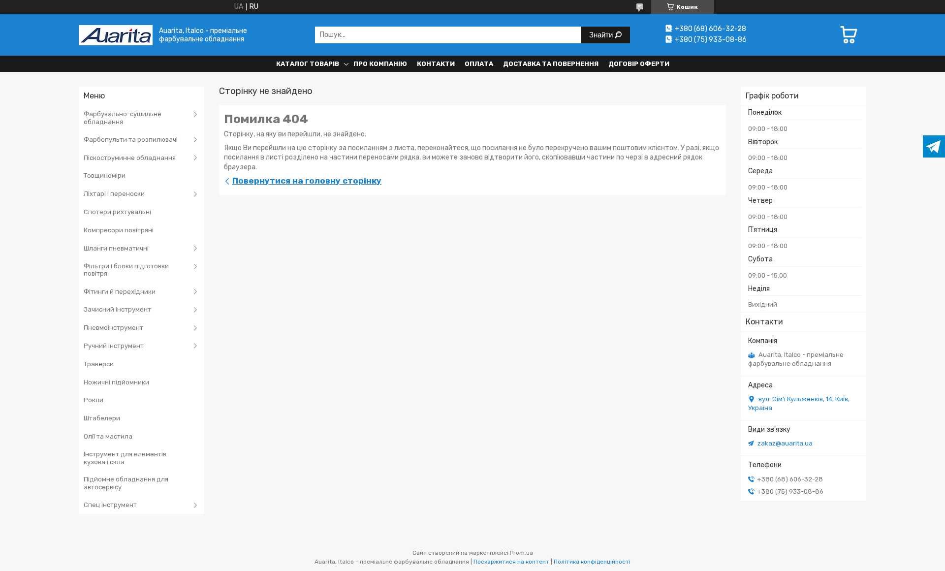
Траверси (99, 364)
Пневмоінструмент (113, 327)
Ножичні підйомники (116, 382)
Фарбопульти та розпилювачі (131, 139)
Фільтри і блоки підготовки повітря (126, 270)
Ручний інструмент (114, 345)
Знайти (602, 35)
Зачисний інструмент (117, 309)
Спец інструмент (110, 504)
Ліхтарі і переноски (114, 193)
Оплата (479, 63)
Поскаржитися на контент (511, 561)
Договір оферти (638, 63)
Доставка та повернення (550, 63)
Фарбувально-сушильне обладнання (122, 118)
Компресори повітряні (119, 230)
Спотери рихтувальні (117, 212)
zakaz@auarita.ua (785, 443)
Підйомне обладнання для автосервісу (126, 483)
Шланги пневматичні (116, 248)
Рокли (93, 400)
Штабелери (102, 418)
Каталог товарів (307, 63)
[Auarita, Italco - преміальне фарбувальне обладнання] (116, 35)
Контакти (436, 63)
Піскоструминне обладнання (130, 157)
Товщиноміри (105, 175)
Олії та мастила (108, 436)
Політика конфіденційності (592, 561)
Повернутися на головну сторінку (306, 181)
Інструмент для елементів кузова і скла (125, 458)
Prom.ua (521, 552)
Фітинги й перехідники (120, 291)
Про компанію (380, 63)
